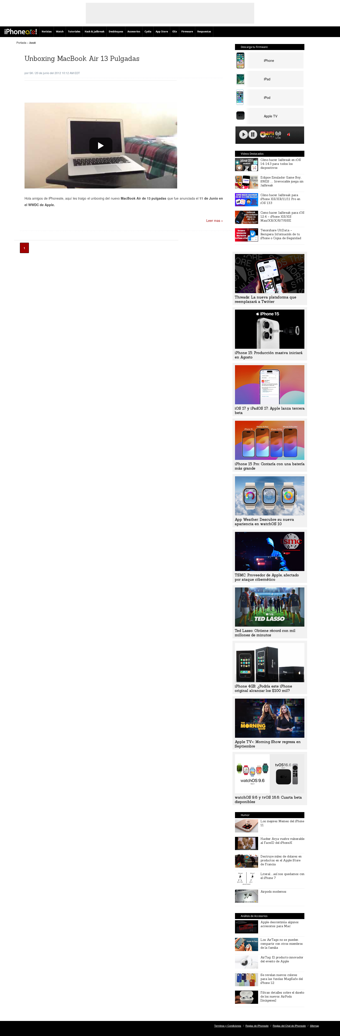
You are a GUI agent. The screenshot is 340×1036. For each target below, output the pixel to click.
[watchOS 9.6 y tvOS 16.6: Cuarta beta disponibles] (269, 792)
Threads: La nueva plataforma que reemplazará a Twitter (265, 299)
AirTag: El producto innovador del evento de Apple (281, 959)
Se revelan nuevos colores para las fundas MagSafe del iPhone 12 (281, 979)
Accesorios (133, 31)
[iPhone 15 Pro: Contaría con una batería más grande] (269, 458)
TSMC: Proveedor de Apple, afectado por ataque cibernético (267, 577)
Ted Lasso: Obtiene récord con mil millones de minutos (265, 632)
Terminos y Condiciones (227, 1025)
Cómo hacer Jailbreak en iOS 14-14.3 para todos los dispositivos (280, 164)
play (243, 134)
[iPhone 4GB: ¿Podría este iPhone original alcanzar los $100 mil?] (269, 680)
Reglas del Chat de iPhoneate (289, 1025)
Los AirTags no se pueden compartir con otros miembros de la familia (281, 944)
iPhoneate (21, 31)
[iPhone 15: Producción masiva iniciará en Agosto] (269, 347)
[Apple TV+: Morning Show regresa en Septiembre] (269, 736)
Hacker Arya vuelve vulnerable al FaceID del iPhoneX (282, 841)
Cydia (148, 31)
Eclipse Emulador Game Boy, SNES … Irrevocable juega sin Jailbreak (281, 181)
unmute (289, 134)
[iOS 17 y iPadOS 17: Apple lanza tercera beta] (269, 403)
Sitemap (314, 1025)
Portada (21, 42)
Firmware (187, 31)
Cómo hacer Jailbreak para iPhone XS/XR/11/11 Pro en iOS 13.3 (280, 199)
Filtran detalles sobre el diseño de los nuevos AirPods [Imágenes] (282, 996)
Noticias (47, 31)
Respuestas (204, 31)
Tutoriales (74, 31)
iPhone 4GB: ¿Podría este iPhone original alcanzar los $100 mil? (263, 688)
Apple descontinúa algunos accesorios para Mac (279, 924)
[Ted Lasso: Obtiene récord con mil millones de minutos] (269, 625)
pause (252, 134)
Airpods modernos (273, 892)
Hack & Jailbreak (94, 31)
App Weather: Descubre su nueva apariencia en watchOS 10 (264, 521)
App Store (162, 31)
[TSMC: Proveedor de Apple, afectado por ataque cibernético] (269, 569)
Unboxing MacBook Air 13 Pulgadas (82, 58)
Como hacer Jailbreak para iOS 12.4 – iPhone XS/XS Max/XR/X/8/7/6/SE (282, 217)
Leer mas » (214, 220)
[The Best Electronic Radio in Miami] (266, 135)
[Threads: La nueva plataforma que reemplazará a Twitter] (269, 291)
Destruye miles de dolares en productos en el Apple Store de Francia (281, 860)
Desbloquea (116, 31)
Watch (60, 31)
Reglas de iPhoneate (257, 1025)
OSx (174, 31)
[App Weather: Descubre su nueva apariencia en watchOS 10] (269, 514)
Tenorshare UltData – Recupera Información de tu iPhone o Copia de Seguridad (280, 234)
